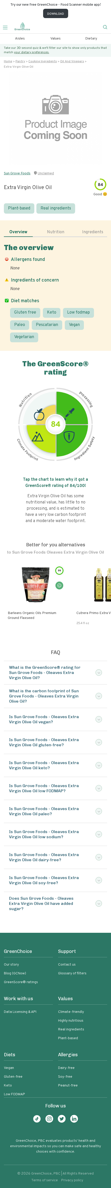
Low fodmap (78, 312)
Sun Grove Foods (17, 173)
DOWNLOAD (55, 14)
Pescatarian (47, 325)
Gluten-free (13, 1077)
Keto (51, 312)
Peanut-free (68, 1085)
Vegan (74, 325)
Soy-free (65, 1077)
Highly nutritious (70, 1021)
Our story (11, 964)
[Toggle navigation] (7, 27)
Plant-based (19, 208)
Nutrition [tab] (55, 232)
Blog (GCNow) (15, 973)
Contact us (67, 964)
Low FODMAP (14, 1094)
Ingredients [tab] (92, 232)
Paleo (19, 325)
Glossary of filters (72, 973)
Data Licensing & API (20, 1012)
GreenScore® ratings (21, 982)
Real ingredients (56, 208)
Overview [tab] (18, 232)
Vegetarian (24, 337)
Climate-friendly (71, 1012)
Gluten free (25, 312)
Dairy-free (66, 1068)
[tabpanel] (55, 292)
